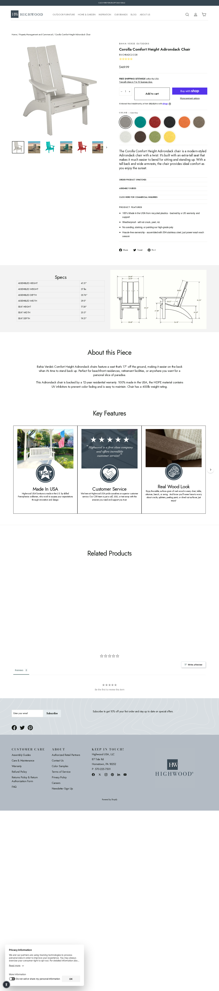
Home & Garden (86, 14)
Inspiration (105, 14)
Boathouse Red (154, 122)
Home (14, 34)
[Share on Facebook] (14, 727)
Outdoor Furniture (64, 14)
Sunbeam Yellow (169, 136)
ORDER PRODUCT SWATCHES (132, 180)
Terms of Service (61, 772)
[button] (6, 984)
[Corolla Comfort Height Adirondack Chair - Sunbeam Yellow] (49, 607)
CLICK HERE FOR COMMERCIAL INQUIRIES (138, 197)
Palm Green (154, 136)
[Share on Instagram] (106, 774)
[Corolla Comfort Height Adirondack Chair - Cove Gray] (13, 607)
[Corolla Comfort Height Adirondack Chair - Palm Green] (45, 607)
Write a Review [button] (195, 664)
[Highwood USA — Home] (27, 14)
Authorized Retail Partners (66, 755)
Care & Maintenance (23, 760)
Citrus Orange (184, 122)
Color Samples (60, 766)
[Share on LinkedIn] (118, 774)
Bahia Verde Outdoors (134, 43)
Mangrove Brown (140, 136)
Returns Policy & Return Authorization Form (25, 779)
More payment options (189, 98)
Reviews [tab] (19, 670)
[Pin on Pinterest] (30, 727)
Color (128, 113)
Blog (134, 14)
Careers (56, 783)
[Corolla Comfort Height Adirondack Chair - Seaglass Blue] (17, 607)
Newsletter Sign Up (62, 788)
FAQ (14, 787)
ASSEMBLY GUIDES (127, 188)
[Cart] (204, 14)
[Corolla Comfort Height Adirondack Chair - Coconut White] (37, 607)
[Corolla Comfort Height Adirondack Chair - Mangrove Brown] (41, 607)
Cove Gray (125, 122)
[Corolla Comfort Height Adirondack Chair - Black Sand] (25, 607)
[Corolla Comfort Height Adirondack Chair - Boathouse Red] (21, 607)
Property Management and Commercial (36, 34)
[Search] (187, 14)
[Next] (210, 469)
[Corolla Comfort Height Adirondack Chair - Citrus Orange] (29, 607)
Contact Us (58, 760)
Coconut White (125, 136)
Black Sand (169, 122)
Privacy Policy (59, 777)
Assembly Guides (21, 755)
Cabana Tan (199, 122)
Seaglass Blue (140, 122)
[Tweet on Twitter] (22, 727)
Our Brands (121, 14)
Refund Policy (19, 772)
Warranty (16, 766)
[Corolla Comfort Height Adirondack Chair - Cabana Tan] (33, 607)
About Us (145, 14)
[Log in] (195, 14)
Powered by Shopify (109, 799)
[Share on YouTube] (125, 774)
